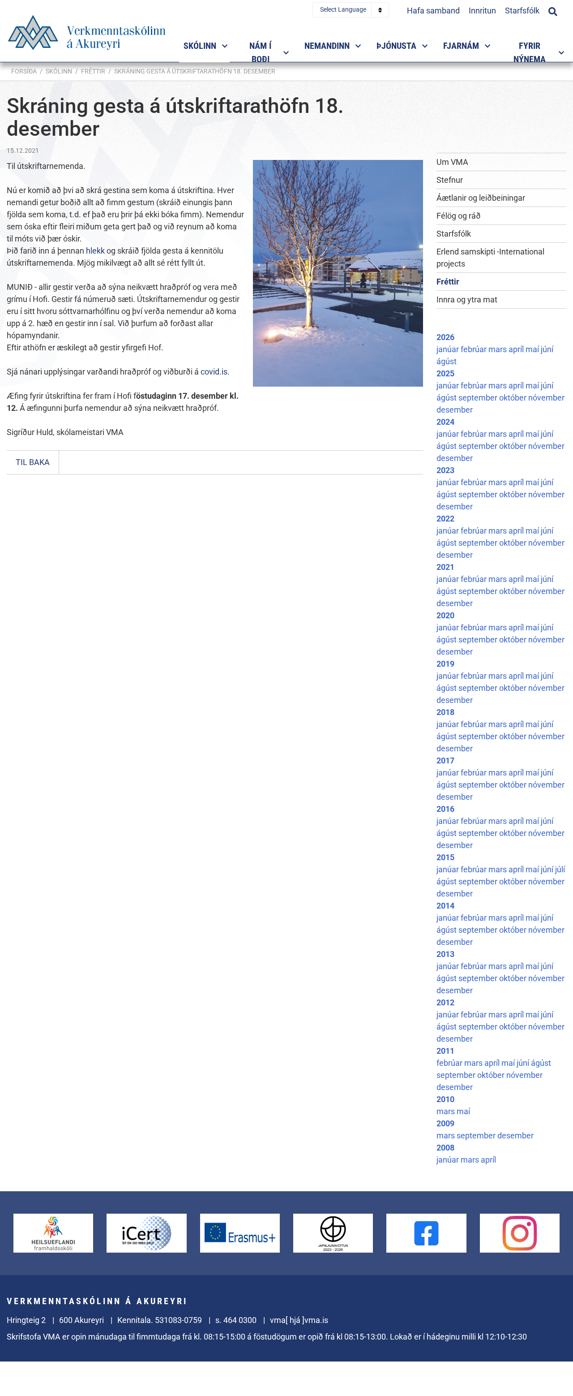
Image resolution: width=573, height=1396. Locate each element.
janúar (448, 349)
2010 (445, 1099)
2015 (445, 857)
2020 (445, 615)
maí (533, 349)
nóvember (546, 397)
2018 (445, 712)
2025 (445, 373)
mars (498, 349)
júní (547, 349)
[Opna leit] (553, 10)
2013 (445, 954)
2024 (445, 422)
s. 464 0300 (236, 1320)
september (478, 397)
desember (454, 409)
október (513, 397)
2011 (445, 1051)
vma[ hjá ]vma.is (299, 1320)
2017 (445, 760)
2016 (445, 809)
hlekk (96, 250)
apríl (517, 349)
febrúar (474, 349)
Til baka (33, 462)
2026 (445, 337)
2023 (445, 470)
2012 (445, 1002)
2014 (445, 905)
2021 (445, 567)
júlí (560, 869)
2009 (445, 1123)
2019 (445, 663)
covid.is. (216, 371)
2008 (445, 1147)
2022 (445, 518)
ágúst (446, 361)
